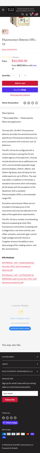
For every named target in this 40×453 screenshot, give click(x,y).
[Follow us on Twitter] (7, 417)
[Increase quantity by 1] (25, 75)
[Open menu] (3, 10)
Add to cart (20, 83)
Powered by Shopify (10, 448)
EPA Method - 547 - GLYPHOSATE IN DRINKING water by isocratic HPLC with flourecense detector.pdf (19, 279)
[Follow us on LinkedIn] (15, 417)
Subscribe (10, 399)
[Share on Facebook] (24, 103)
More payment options (20, 95)
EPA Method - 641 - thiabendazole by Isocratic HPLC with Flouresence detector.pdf (18, 266)
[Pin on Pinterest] (28, 103)
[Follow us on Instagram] (11, 417)
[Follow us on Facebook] (3, 417)
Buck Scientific (9, 49)
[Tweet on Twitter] (32, 103)
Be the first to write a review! (20, 328)
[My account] (27, 14)
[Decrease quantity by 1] (14, 75)
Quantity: (6, 75)
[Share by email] (36, 103)
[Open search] (23, 14)
